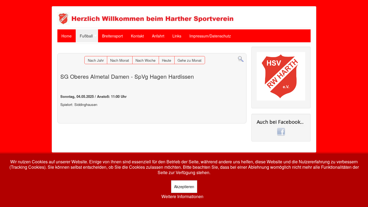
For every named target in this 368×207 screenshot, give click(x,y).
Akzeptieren (184, 186)
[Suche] (241, 58)
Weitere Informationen (182, 196)
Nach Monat (119, 60)
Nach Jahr (96, 60)
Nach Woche (145, 60)
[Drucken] (242, 50)
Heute (166, 60)
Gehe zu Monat (190, 60)
